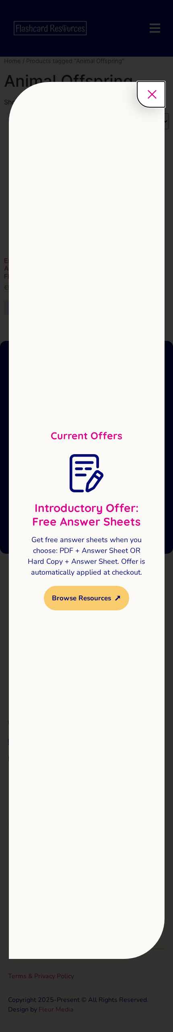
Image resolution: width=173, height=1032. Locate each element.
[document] (86, 516)
